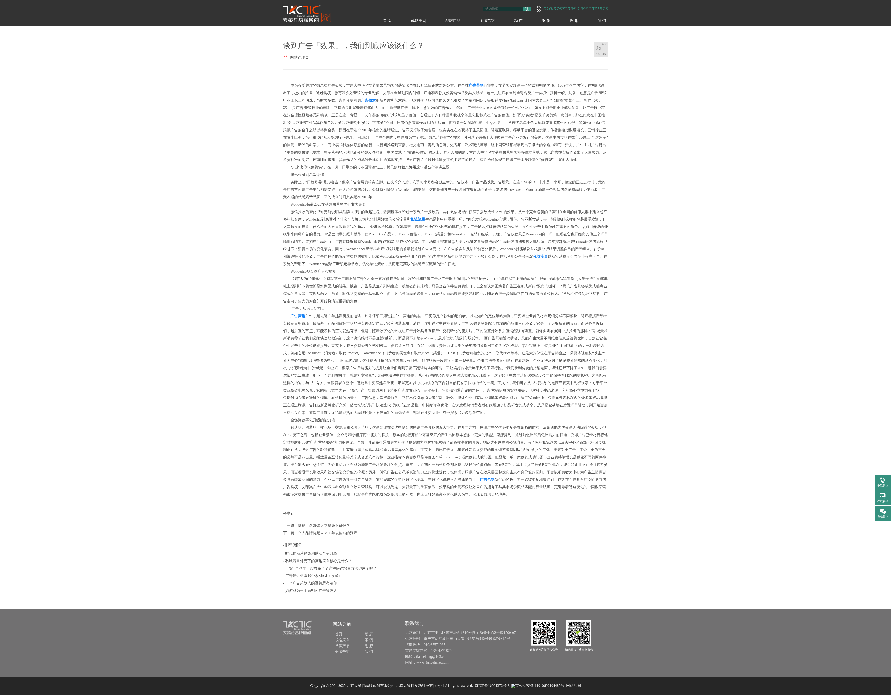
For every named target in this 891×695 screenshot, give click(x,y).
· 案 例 (368, 640)
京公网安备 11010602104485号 (539, 686)
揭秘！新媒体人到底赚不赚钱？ (324, 525)
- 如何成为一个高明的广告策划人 (310, 591)
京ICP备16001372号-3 (492, 686)
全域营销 (487, 21)
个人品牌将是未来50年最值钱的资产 (327, 533)
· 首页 (337, 634)
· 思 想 (368, 646)
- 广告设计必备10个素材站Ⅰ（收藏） (312, 576)
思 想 (574, 21)
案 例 (546, 21)
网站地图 (573, 686)
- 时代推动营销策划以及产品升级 (310, 553)
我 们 (602, 21)
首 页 (387, 21)
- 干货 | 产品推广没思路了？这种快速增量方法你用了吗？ (330, 568)
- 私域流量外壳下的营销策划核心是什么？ (317, 561)
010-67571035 (559, 9)
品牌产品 (453, 21)
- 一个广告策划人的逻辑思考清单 (310, 583)
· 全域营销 (341, 652)
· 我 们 (368, 652)
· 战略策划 (341, 640)
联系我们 (414, 623)
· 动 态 (368, 634)
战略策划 (418, 21)
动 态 (518, 21)
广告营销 (476, 85)
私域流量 (417, 219)
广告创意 (368, 100)
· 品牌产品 (341, 646)
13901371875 (592, 9)
